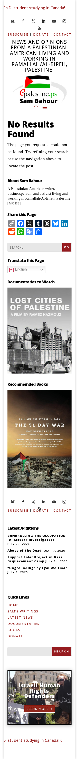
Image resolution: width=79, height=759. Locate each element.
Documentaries (23, 624)
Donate (15, 636)
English (20, 269)
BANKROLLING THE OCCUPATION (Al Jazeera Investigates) (36, 538)
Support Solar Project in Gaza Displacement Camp (35, 559)
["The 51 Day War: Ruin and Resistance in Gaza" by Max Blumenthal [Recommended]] (39, 486)
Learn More (37, 709)
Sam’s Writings (22, 611)
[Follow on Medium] (12, 21)
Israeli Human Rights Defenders (40, 691)
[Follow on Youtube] (53, 21)
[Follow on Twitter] (33, 21)
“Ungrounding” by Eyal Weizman (37, 568)
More (14, 203)
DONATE (41, 34)
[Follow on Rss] (39, 28)
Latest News (20, 617)
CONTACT (62, 34)
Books (13, 630)
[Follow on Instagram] (64, 21)
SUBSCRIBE (18, 34)
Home (12, 605)
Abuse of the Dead (24, 550)
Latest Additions (23, 528)
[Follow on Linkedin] (43, 21)
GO (66, 247)
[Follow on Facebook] (23, 21)
